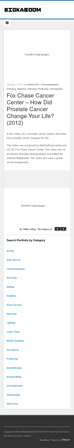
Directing (11, 88)
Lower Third (13, 331)
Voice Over (12, 403)
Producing (43, 88)
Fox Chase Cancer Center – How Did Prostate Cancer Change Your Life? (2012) (30, 109)
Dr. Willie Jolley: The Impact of (36, 229)
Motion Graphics (15, 340)
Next (63, 229)
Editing (10, 286)
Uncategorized (14, 385)
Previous (57, 229)
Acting (10, 250)
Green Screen (14, 305)
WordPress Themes (48, 440)
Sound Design (14, 367)
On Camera (13, 349)
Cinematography (49, 84)
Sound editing (14, 376)
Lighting (11, 322)
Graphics (21, 88)
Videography (56, 88)
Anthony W (32, 84)
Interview (32, 88)
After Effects (13, 260)
